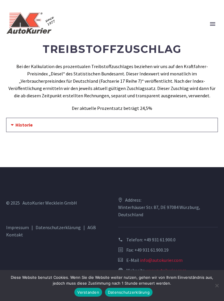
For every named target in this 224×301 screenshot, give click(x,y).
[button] (112, 125)
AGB (92, 227)
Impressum (17, 227)
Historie (24, 125)
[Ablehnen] (217, 285)
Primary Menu (212, 24)
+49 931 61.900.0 (160, 240)
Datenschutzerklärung (58, 227)
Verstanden (88, 292)
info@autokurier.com (161, 260)
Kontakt (14, 235)
